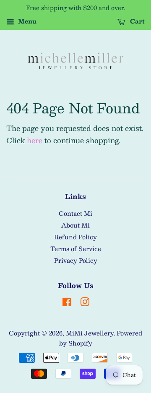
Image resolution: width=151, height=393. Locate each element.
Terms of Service (75, 249)
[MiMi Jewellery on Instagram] (84, 303)
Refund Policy (75, 237)
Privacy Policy (75, 260)
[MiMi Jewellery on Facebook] (67, 303)
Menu (26, 21)
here (34, 140)
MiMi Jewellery (90, 333)
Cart (136, 21)
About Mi (75, 225)
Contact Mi (75, 213)
